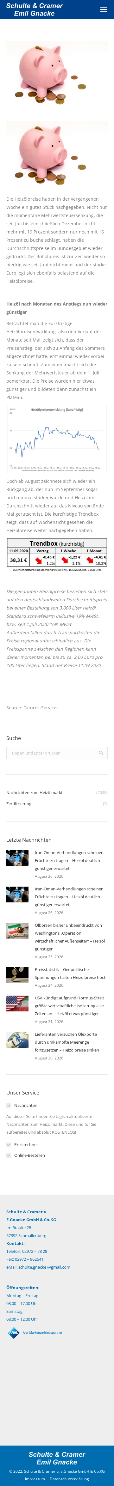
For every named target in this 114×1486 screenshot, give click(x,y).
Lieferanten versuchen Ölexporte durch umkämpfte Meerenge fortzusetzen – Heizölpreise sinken (67, 1042)
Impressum (35, 1479)
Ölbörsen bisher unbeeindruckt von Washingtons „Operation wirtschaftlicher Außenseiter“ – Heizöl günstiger (70, 937)
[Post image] (17, 858)
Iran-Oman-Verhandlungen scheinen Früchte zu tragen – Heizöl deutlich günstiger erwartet (69, 860)
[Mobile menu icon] (104, 9)
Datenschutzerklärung (69, 1479)
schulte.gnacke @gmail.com (44, 1267)
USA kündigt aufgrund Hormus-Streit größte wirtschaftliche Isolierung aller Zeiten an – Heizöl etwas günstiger (69, 1005)
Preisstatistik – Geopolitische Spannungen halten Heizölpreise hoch (70, 973)
